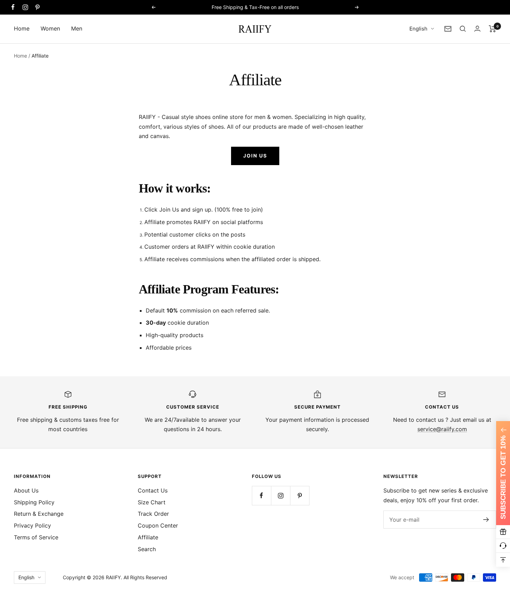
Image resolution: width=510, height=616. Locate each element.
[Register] (486, 519)
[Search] (463, 29)
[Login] (477, 29)
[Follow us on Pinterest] (37, 7)
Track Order (153, 513)
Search (147, 549)
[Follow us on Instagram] (25, 7)
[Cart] (492, 28)
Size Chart (151, 502)
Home (21, 28)
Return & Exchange (38, 513)
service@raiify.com (442, 429)
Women (50, 28)
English (418, 28)
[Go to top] (503, 560)
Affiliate (148, 537)
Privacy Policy (32, 525)
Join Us (255, 156)
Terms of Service (36, 537)
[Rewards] (503, 532)
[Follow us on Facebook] (13, 7)
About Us (26, 490)
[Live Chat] (503, 546)
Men (76, 28)
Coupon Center (158, 525)
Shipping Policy (34, 502)
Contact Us (153, 490)
